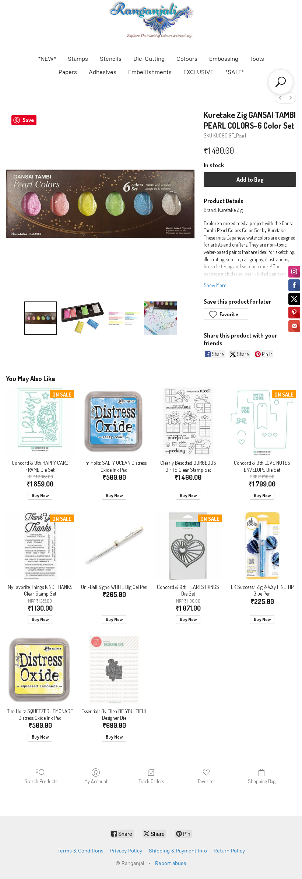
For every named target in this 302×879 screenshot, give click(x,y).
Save (28, 119)
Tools (257, 58)
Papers (68, 72)
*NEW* (47, 58)
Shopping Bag (261, 781)
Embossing (223, 58)
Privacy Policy (126, 851)
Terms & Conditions (80, 851)
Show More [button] (215, 285)
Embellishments (150, 72)
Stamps (78, 58)
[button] (226, 314)
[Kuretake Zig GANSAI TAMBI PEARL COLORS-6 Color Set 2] (124, 318)
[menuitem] (280, 98)
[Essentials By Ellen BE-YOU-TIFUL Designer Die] (114, 670)
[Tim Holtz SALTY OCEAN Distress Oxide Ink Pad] (114, 421)
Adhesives (102, 72)
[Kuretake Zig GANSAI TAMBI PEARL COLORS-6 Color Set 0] (40, 318)
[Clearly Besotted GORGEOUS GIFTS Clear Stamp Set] (188, 421)
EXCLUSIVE (198, 72)
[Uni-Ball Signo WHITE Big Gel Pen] (114, 546)
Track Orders (151, 781)
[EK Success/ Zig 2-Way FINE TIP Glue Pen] (262, 546)
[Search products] (280, 81)
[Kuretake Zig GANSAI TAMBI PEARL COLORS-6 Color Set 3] (160, 318)
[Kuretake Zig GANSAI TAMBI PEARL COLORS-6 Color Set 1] (82, 318)
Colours (186, 58)
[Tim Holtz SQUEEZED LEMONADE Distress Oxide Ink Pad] (40, 670)
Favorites (206, 781)
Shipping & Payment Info (178, 851)
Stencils (111, 58)
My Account (96, 781)
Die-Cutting (149, 58)
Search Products (40, 781)
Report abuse (170, 863)
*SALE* (234, 72)
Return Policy (229, 851)
